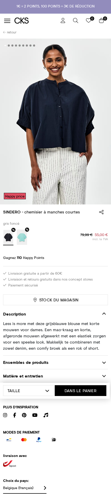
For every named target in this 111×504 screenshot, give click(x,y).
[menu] (7, 21)
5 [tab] (20, 45)
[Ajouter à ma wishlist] (100, 46)
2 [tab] (9, 45)
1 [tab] (5, 45)
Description (14, 314)
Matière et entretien (23, 376)
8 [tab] (30, 45)
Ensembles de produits (26, 362)
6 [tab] (23, 45)
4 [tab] (16, 45)
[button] (75, 20)
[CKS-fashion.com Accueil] (35, 21)
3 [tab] (12, 45)
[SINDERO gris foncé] (8, 237)
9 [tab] (34, 45)
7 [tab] (27, 45)
